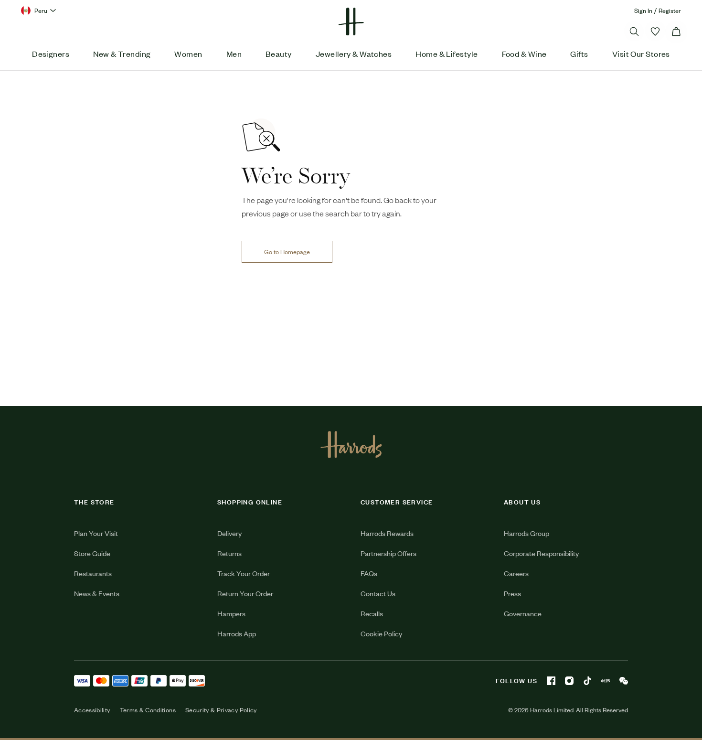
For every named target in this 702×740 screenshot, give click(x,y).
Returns (229, 553)
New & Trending (121, 53)
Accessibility (92, 710)
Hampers (231, 613)
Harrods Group (526, 533)
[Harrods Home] (351, 21)
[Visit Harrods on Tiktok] (587, 680)
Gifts (579, 53)
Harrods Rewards (387, 533)
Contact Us (378, 593)
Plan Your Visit (96, 533)
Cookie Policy (381, 633)
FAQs (369, 573)
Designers (50, 53)
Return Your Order (245, 593)
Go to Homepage (287, 251)
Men (234, 53)
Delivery (229, 533)
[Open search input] (634, 31)
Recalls (372, 613)
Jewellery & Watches (354, 53)
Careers (516, 573)
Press (512, 593)
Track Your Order (243, 573)
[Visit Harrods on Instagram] (569, 680)
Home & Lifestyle (446, 53)
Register (670, 10)
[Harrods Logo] (351, 444)
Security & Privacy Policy (221, 710)
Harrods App (236, 633)
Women (188, 53)
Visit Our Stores (641, 53)
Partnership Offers (388, 553)
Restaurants (93, 573)
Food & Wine (524, 53)
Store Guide (92, 553)
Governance (523, 613)
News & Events (96, 593)
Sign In (643, 10)
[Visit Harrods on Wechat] (623, 680)
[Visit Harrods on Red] (605, 680)
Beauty (279, 53)
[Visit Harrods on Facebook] (551, 680)
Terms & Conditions (148, 710)
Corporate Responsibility (541, 553)
